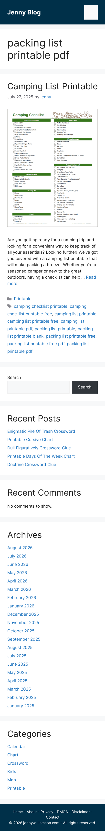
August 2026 (20, 547)
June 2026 (17, 564)
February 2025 (21, 697)
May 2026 (17, 572)
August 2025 (19, 647)
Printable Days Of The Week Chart (41, 456)
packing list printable (55, 328)
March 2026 (19, 589)
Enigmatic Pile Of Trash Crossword (41, 431)
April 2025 (17, 680)
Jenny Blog (24, 12)
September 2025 (23, 639)
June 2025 (17, 664)
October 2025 (20, 630)
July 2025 (16, 655)
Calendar (16, 746)
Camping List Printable (52, 86)
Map (11, 779)
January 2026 (20, 605)
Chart (12, 754)
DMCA (62, 811)
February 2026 (21, 597)
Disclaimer (81, 811)
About (32, 811)
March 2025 (19, 689)
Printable (23, 298)
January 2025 (20, 705)
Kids (11, 771)
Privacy (47, 811)
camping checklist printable (40, 306)
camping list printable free (32, 321)
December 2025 (23, 614)
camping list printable (75, 313)
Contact (52, 817)
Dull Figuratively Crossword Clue (39, 447)
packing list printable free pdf (35, 343)
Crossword (18, 763)
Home (18, 811)
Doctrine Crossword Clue (31, 464)
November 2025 (23, 622)
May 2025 (17, 672)
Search (14, 377)
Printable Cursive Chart (30, 439)
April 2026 (17, 581)
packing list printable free (70, 336)
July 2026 (17, 556)
